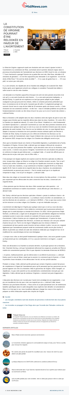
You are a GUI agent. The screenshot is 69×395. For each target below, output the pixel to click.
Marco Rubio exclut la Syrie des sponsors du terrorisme (28, 335)
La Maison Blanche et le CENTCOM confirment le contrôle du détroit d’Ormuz (34, 361)
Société (6, 54)
